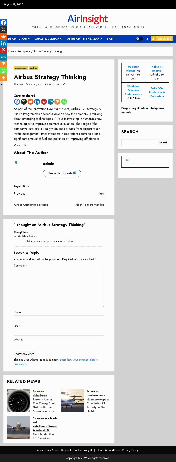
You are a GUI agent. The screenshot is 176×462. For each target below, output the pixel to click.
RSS (127, 160)
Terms (39, 450)
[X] (24, 102)
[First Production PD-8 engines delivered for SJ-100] (18, 427)
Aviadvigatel (51, 418)
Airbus (33, 68)
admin (19, 84)
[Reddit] (31, 102)
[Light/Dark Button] (139, 39)
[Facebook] (17, 102)
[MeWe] (51, 102)
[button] (147, 39)
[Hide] (1, 84)
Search (130, 132)
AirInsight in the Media (83, 39)
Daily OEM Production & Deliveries (157, 92)
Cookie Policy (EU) (84, 450)
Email (17, 326)
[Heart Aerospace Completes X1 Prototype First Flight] (72, 400)
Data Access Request (58, 450)
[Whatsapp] (64, 102)
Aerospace (21, 68)
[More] (3, 77)
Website (18, 340)
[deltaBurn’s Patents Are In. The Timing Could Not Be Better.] (18, 400)
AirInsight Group (15, 39)
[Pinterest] (44, 102)
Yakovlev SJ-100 (41, 430)
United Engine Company (45, 426)
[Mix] (57, 102)
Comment (20, 266)
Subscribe (164, 39)
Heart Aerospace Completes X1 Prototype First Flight (98, 405)
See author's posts (60, 173)
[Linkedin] (37, 102)
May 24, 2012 (35, 84)
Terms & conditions (109, 450)
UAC (35, 422)
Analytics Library (47, 39)
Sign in (111, 39)
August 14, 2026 (45, 411)
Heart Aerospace (96, 395)
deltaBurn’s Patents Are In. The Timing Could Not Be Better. (44, 401)
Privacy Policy (130, 450)
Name (17, 312)
